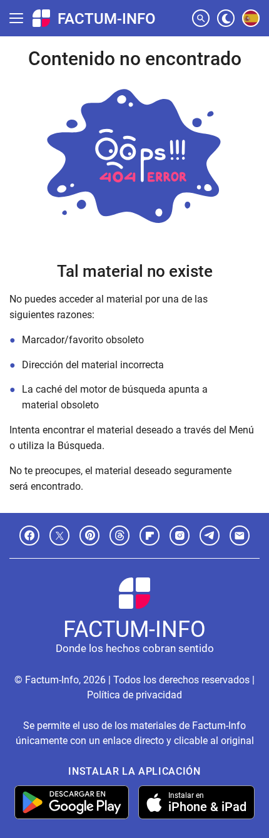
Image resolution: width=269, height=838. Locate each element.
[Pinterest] (89, 535)
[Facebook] (29, 535)
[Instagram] (180, 535)
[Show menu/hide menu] (16, 18)
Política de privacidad (134, 695)
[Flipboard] (150, 535)
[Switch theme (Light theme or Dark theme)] (226, 18)
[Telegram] (210, 535)
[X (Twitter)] (59, 535)
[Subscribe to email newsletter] (240, 535)
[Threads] (119, 535)
